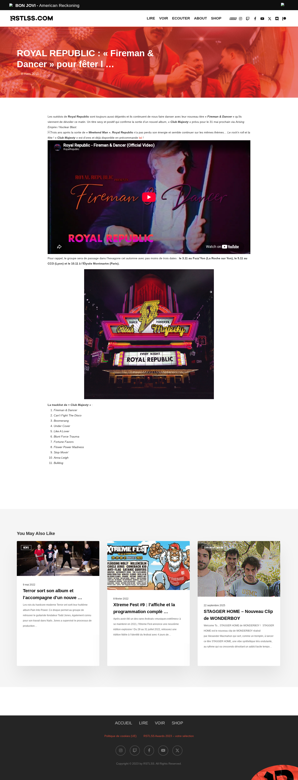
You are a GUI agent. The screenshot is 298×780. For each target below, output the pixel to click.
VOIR (160, 723)
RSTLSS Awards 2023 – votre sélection (169, 736)
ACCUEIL (123, 723)
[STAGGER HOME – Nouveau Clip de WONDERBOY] (239, 603)
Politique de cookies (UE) (120, 736)
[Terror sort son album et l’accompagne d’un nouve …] (58, 603)
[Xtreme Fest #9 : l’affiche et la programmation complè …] (148, 603)
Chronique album (213, 547)
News (26, 547)
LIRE (143, 723)
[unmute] (283, 3)
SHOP (177, 723)
